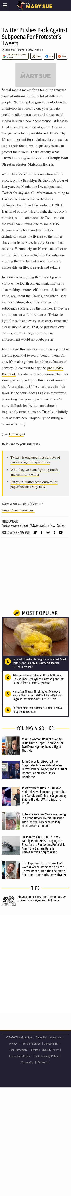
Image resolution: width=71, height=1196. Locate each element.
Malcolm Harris (38, 525)
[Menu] (5, 5)
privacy (51, 525)
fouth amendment (11, 525)
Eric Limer (10, 49)
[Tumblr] (54, 534)
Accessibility (51, 1043)
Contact (41, 1062)
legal (25, 525)
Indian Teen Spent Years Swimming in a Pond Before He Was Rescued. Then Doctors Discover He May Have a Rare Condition (44, 820)
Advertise (55, 1037)
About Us (41, 1037)
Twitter (60, 525)
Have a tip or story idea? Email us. (40, 896)
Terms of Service (31, 1043)
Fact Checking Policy (46, 1056)
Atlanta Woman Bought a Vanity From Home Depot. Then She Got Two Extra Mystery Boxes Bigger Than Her (42, 744)
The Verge (16, 433)
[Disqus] (35, 964)
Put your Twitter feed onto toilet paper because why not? (34, 484)
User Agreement (18, 1049)
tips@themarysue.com (18, 510)
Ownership (27, 1062)
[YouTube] (60, 534)
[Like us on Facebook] (41, 534)
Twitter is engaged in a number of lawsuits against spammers (35, 459)
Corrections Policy (19, 1056)
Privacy (13, 1043)
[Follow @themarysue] (35, 534)
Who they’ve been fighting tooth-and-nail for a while (34, 472)
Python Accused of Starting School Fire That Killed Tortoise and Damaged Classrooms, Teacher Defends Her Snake (39, 663)
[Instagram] (48, 534)
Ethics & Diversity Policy (45, 1049)
